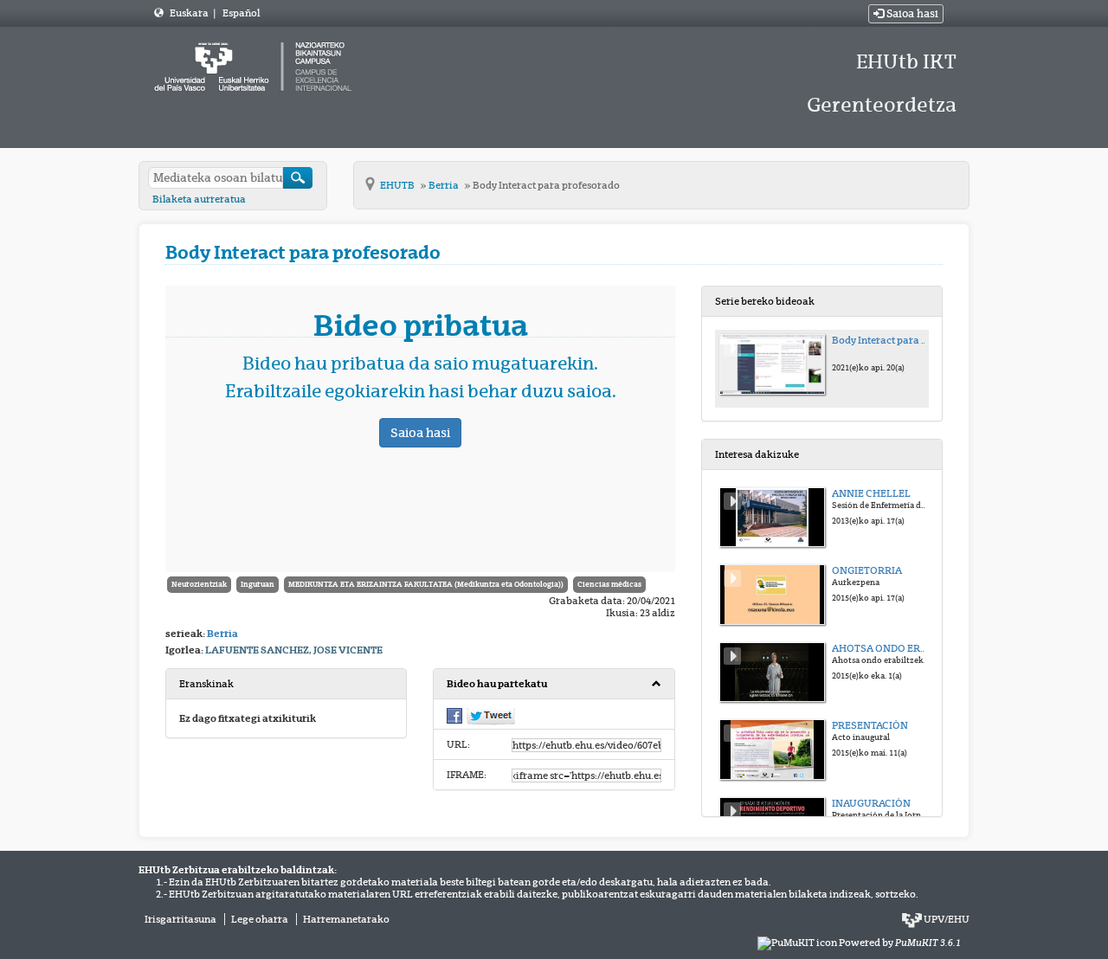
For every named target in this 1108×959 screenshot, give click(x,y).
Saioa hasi (911, 14)
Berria (444, 185)
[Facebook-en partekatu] (454, 714)
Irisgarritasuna (180, 919)
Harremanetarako (346, 919)
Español (241, 13)
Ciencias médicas (609, 584)
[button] (553, 684)
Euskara (190, 13)
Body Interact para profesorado (546, 185)
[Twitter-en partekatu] (491, 715)
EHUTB (398, 185)
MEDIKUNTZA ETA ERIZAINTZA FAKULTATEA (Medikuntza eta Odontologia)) (426, 584)
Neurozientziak (199, 584)
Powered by (900, 942)
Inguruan (257, 584)
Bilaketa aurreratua (199, 199)
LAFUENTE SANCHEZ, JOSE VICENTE (294, 650)
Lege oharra (259, 919)
